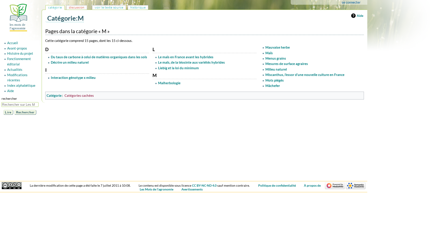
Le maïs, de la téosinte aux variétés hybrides (191, 62)
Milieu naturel (276, 69)
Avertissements (192, 189)
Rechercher (9, 98)
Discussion (76, 7)
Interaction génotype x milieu (73, 78)
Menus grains (275, 58)
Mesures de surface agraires (286, 64)
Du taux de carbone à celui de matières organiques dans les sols (99, 57)
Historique (138, 7)
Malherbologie (169, 83)
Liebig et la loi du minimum (178, 68)
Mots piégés (274, 80)
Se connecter (351, 2)
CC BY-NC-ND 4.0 (204, 185)
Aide (360, 15)
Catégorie (54, 95)
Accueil (12, 43)
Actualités (14, 69)
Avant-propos (17, 48)
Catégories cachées (79, 95)
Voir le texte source (109, 7)
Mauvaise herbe (277, 47)
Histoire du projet (20, 53)
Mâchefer (272, 86)
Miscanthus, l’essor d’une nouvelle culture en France (304, 75)
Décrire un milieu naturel (70, 62)
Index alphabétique (21, 85)
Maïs (269, 53)
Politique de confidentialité (277, 185)
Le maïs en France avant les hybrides (185, 57)
